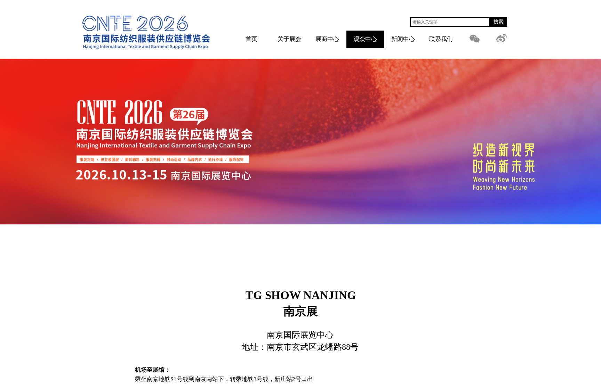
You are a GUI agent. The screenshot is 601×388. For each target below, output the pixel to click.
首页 (251, 39)
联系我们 (441, 39)
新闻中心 (403, 39)
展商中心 (327, 39)
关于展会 (289, 39)
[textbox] (450, 22)
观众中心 (365, 39)
